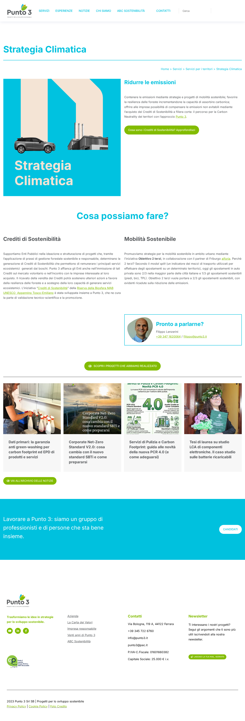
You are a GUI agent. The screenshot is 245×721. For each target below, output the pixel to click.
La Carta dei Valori (80, 622)
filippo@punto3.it (195, 336)
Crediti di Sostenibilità (52, 288)
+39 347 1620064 (168, 336)
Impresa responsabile (81, 628)
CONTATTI (163, 11)
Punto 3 (181, 116)
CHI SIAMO (103, 11)
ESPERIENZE (64, 11)
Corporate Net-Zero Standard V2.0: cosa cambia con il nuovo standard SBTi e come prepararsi (88, 452)
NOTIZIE (84, 11)
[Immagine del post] (32, 408)
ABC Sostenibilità (79, 641)
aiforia (226, 258)
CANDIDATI (230, 529)
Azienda (72, 616)
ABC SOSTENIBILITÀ (131, 11)
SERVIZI (44, 11)
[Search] (205, 10)
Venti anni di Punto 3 (81, 635)
